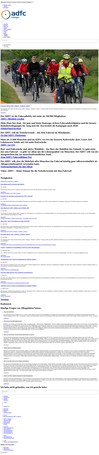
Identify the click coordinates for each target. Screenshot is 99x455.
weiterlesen (6, 318)
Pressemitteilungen (7, 436)
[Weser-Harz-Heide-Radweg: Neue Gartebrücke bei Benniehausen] (49, 269)
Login (4, 33)
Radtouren (5, 26)
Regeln (5, 411)
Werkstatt (5, 25)
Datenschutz (6, 448)
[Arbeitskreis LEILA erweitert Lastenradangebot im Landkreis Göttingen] (49, 283)
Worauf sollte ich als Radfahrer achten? (12, 347)
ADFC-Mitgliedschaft (8, 427)
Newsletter (5, 7)
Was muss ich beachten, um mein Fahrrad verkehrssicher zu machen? (19, 334)
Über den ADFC (7, 420)
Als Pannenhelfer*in (8, 433)
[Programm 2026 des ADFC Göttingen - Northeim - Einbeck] (49, 231)
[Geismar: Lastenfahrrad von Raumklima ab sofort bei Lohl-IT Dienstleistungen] (49, 244)
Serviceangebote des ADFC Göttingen (12, 416)
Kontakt (5, 424)
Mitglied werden (7, 5)
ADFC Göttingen (7, 29)
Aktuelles (5, 24)
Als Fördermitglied (7, 431)
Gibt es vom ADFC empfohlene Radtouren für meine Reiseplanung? (18, 375)
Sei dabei (5, 30)
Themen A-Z (6, 406)
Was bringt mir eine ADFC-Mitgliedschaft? (13, 321)
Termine (5, 398)
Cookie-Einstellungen (8, 450)
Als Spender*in (7, 429)
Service (5, 28)
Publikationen (6, 422)
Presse (4, 31)
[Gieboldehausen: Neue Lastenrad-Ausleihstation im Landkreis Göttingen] (49, 256)
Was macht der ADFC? (9, 311)
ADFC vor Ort (6, 421)
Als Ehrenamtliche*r (8, 430)
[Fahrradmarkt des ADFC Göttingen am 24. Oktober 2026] (49, 205)
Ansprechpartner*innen (8, 438)
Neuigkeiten (6, 397)
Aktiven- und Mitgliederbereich (10, 441)
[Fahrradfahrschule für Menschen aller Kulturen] (49, 181)
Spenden (5, 6)
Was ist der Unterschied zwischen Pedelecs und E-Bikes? (16, 361)
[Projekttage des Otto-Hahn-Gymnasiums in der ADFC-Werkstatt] (49, 193)
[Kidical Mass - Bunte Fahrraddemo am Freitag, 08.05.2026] (49, 218)
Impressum (5, 447)
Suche (5, 37)
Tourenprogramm (7, 412)
